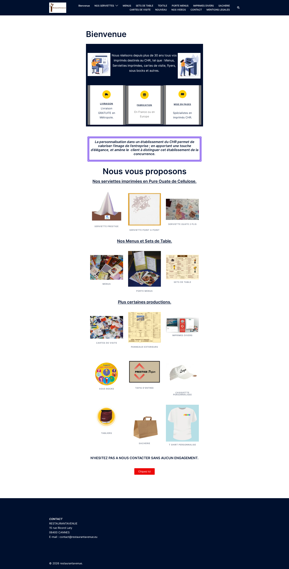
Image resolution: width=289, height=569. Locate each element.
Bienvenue (84, 5)
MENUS (127, 5)
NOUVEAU (161, 9)
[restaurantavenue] (57, 7)
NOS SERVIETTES (104, 5)
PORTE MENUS (180, 5)
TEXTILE (162, 5)
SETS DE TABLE (144, 5)
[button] (238, 7)
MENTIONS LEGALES (218, 9)
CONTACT (196, 9)
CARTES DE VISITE (140, 9)
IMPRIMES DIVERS (203, 5)
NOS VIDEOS (178, 9)
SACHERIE (224, 5)
